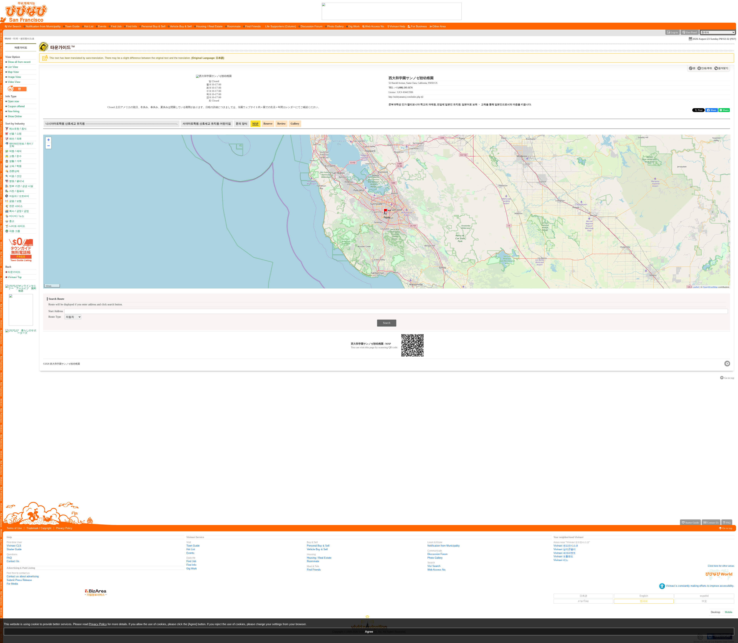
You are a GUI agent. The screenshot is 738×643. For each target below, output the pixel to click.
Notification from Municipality (443, 545)
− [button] (48, 145)
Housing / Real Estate (319, 557)
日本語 (583, 595)
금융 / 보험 (15, 201)
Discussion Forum (437, 554)
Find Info (191, 564)
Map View (13, 72)
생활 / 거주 (15, 161)
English (644, 595)
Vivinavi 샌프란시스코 (566, 545)
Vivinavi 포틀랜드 (563, 556)
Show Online (15, 116)
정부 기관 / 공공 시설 (21, 186)
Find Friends (314, 569)
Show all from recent (19, 62)
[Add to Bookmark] (721, 68)
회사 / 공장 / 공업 (19, 211)
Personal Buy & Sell (318, 545)
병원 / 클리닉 (16, 181)
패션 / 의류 (15, 138)
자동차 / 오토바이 (19, 196)
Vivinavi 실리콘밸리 (565, 549)
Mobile (728, 612)
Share (713, 110)
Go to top (727, 528)
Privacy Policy (64, 528)
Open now (13, 101)
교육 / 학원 (15, 166)
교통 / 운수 (15, 156)
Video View (14, 82)
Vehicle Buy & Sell (317, 549)
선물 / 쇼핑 (15, 133)
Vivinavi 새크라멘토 (565, 553)
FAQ (9, 557)
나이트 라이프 (17, 226)
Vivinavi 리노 (561, 560)
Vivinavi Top (15, 277)
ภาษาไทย (583, 601)
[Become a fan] (692, 68)
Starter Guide (14, 549)
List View (13, 67)
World (8, 38)
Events (190, 553)
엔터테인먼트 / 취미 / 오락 (21, 144)
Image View (14, 77)
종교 (11, 221)
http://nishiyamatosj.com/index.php (404, 97)
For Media (12, 583)
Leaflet (696, 286)
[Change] (727, 363)
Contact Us (13, 561)
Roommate (313, 561)
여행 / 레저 (15, 151)
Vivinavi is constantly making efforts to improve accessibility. (700, 585)
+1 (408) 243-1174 (403, 87)
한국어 (643, 601)
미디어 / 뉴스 (16, 216)
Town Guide (192, 545)
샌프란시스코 (27, 38)
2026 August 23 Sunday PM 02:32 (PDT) (714, 39)
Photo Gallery (435, 557)
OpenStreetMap (710, 286)
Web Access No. (436, 569)
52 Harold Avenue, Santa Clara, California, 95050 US (413, 83)
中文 (704, 601)
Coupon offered (16, 106)
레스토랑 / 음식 (18, 128)
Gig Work (191, 568)
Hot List (190, 549)
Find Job (191, 561)
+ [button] (48, 139)
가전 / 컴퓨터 (16, 191)
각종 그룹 (14, 231)
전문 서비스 (15, 206)
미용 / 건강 (15, 176)
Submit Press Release (19, 580)
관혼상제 (14, 171)
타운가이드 (21, 47)
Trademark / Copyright (39, 528)
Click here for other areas (721, 566)
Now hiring (13, 111)
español (704, 595)
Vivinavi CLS (14, 545)
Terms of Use (14, 528)
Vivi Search (433, 566)
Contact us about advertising (23, 576)
